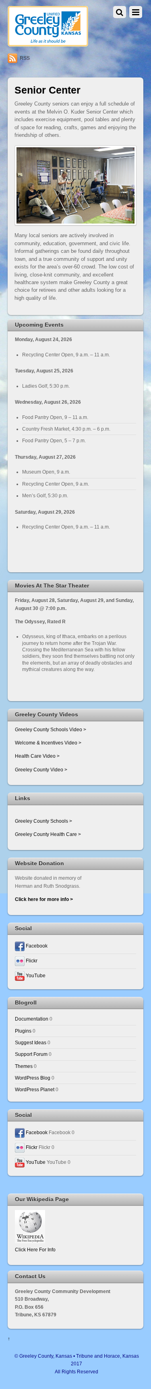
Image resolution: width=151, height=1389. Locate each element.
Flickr (31, 960)
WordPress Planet (34, 1089)
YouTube (35, 975)
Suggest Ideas (30, 1042)
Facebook (36, 945)
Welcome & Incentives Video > (48, 742)
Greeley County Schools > (43, 821)
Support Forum (31, 1054)
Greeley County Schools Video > (50, 729)
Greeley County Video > (41, 769)
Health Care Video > (37, 756)
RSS (25, 58)
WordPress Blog (32, 1077)
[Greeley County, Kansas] (48, 43)
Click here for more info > (44, 899)
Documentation (31, 1018)
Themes (24, 1066)
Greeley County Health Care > (48, 834)
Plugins (23, 1030)
